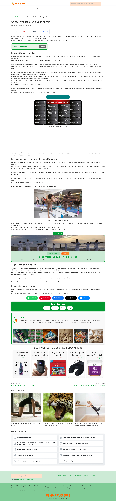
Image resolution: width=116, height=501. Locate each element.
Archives (86, 476)
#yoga (70, 308)
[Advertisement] (58, 140)
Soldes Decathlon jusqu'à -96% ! (58, 97)
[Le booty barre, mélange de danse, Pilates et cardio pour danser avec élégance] (90, 407)
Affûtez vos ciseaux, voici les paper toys (29, 461)
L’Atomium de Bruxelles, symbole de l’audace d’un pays (79, 437)
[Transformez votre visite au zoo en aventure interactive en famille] (58, 407)
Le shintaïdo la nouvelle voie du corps (58, 257)
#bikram (46, 308)
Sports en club (21, 17)
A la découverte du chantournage (27, 449)
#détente (55, 308)
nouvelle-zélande (26, 479)
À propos (93, 476)
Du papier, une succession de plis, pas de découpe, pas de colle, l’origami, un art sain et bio (36, 443)
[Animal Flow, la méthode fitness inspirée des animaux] (26, 407)
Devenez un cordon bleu (24, 437)
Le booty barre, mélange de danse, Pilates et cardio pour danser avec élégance (89, 424)
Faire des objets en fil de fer (25, 455)
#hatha (63, 308)
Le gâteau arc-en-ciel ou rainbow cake (74, 449)
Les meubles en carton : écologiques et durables (77, 455)
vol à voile (33, 479)
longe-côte (19, 479)
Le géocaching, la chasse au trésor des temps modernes (81, 461)
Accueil (13, 17)
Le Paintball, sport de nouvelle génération (75, 443)
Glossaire (71, 476)
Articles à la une (61, 476)
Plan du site (78, 476)
